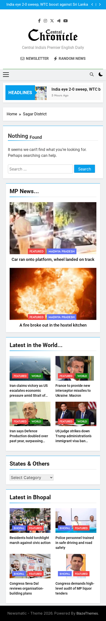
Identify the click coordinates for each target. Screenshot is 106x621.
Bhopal (19, 528)
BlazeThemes (87, 613)
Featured (36, 251)
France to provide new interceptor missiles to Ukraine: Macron (73, 390)
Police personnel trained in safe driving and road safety (74, 543)
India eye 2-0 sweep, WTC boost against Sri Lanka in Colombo (47, 5)
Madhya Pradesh (62, 251)
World (36, 376)
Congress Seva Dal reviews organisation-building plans (27, 588)
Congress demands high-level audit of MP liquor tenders (74, 588)
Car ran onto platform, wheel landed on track (53, 259)
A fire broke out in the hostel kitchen (53, 325)
